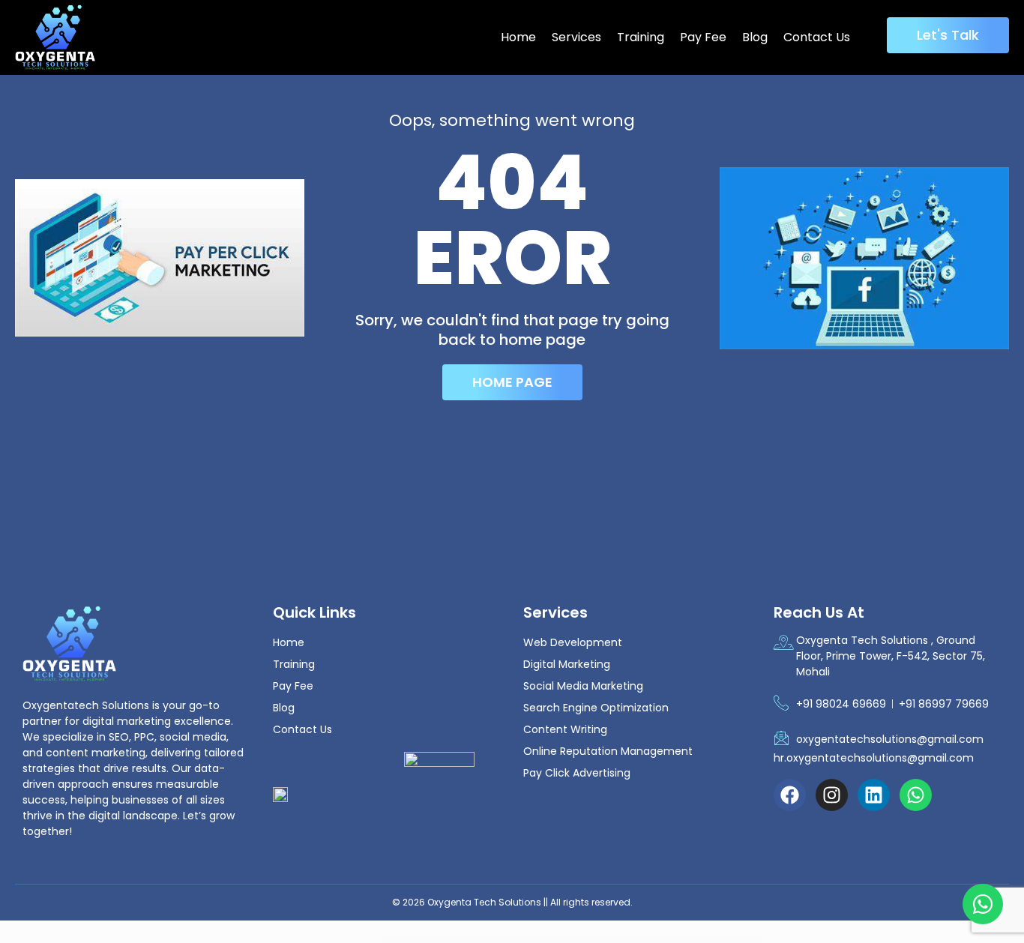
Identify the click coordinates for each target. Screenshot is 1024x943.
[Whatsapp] (916, 795)
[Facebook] (790, 795)
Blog (755, 37)
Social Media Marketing (583, 685)
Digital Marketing (566, 664)
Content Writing (565, 729)
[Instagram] (832, 795)
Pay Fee (703, 37)
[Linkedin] (874, 795)
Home (518, 37)
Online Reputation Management (608, 751)
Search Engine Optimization (596, 707)
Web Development (572, 642)
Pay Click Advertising (576, 772)
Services (576, 37)
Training (640, 37)
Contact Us (816, 37)
